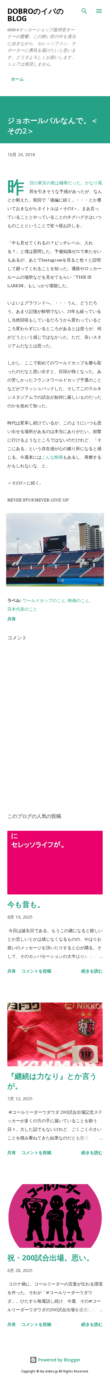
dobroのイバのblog (35, 14)
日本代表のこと (22, 609)
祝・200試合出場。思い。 (50, 1257)
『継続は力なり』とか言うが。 (52, 1081)
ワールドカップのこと (44, 600)
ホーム (17, 79)
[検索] (84, 11)
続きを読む (92, 971)
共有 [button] (11, 619)
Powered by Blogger (58, 1360)
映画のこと (78, 600)
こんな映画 (52, 457)
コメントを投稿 (36, 971)
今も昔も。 (26, 904)
